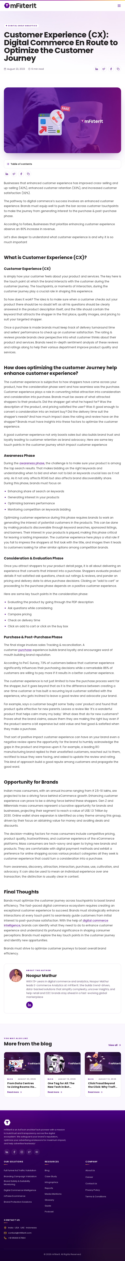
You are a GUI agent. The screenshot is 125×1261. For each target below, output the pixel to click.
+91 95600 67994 (17, 1237)
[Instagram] (22, 1152)
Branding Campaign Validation (20, 1176)
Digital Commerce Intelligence (20, 1190)
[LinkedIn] (7, 1152)
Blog (47, 1170)
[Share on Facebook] (111, 69)
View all (113, 1045)
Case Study (51, 1176)
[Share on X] (104, 69)
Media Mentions (53, 1193)
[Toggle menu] (119, 6)
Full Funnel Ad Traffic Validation (20, 1170)
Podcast (49, 1211)
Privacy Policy (92, 1190)
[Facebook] (14, 1152)
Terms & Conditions (95, 1196)
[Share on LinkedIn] (97, 69)
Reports (49, 1188)
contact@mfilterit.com (20, 1232)
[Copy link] (118, 69)
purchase (25, 650)
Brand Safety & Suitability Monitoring (17, 1183)
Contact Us (91, 1183)
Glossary (49, 1199)
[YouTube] (37, 1152)
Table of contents (21, 164)
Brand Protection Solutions (18, 1201)
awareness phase (31, 463)
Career (89, 1177)
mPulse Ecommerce (14, 1196)
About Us (90, 1170)
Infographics (51, 1182)
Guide (48, 1205)
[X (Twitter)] (29, 1152)
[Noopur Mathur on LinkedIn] (29, 1005)
